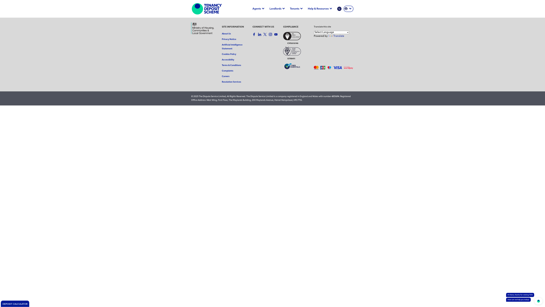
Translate (338, 36)
